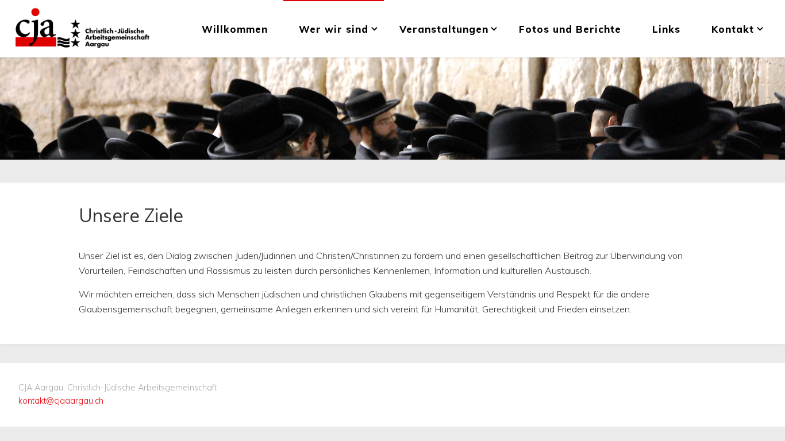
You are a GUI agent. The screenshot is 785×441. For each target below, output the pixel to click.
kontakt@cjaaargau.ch (60, 401)
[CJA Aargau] (82, 28)
